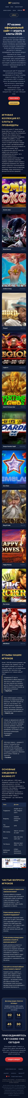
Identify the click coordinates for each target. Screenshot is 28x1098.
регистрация (14, 103)
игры (12, 6)
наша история (19, 6)
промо (7, 6)
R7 (14, 3)
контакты (13, 1073)
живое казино (7, 10)
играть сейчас (14, 98)
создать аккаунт (14, 1059)
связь (14, 10)
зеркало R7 (21, 1073)
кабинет (14, 15)
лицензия (6, 1073)
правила (20, 1069)
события (20, 10)
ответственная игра (10, 1069)
